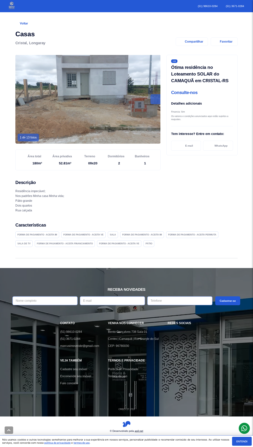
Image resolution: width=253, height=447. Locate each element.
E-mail (189, 145)
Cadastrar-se (228, 300)
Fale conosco (69, 383)
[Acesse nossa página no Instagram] (190, 331)
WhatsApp (221, 145)
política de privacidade (57, 442)
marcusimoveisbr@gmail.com (79, 345)
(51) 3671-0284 (235, 6)
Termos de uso (117, 376)
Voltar (24, 23)
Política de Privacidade (123, 369)
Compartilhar (194, 41)
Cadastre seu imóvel (73, 369)
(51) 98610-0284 (208, 6)
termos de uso (82, 442)
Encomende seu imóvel (75, 376)
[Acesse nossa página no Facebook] (170, 331)
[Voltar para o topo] (9, 430)
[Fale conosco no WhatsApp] (180, 331)
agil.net (139, 430)
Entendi (241, 441)
